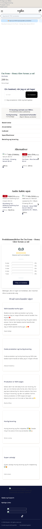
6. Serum (9, 24)
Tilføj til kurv (3, 167)
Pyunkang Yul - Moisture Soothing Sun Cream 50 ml (11, 205)
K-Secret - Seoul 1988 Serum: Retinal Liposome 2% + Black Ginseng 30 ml (29, 209)
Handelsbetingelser (25, 525)
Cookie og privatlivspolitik (9, 525)
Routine (3, 24)
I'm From (4, 76)
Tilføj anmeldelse (21, 283)
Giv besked (32, 95)
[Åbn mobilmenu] (2, 11)
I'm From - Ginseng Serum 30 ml (9, 160)
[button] (21, 123)
